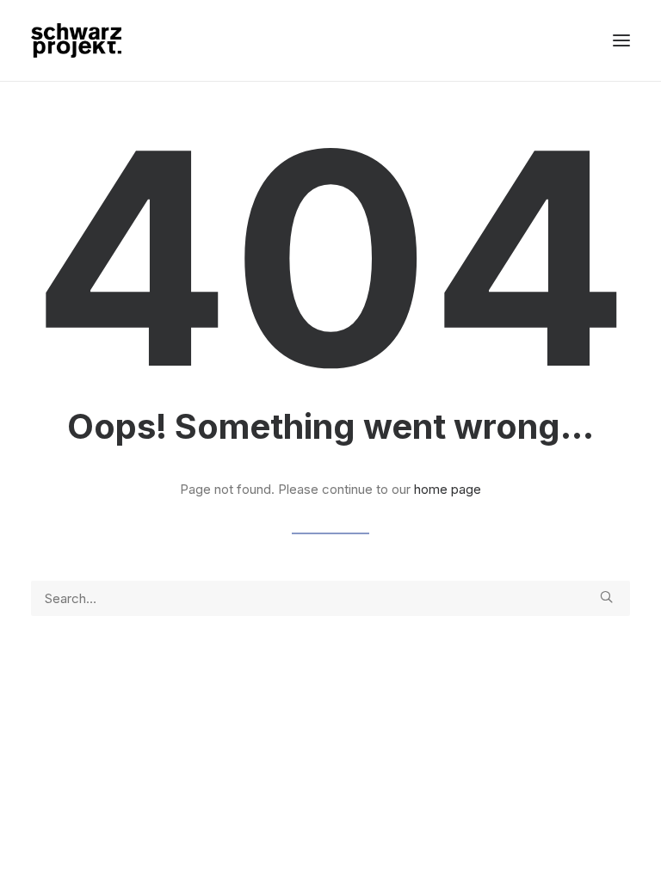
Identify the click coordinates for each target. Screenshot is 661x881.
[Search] (330, 598)
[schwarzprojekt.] (76, 40)
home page (447, 489)
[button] (621, 40)
